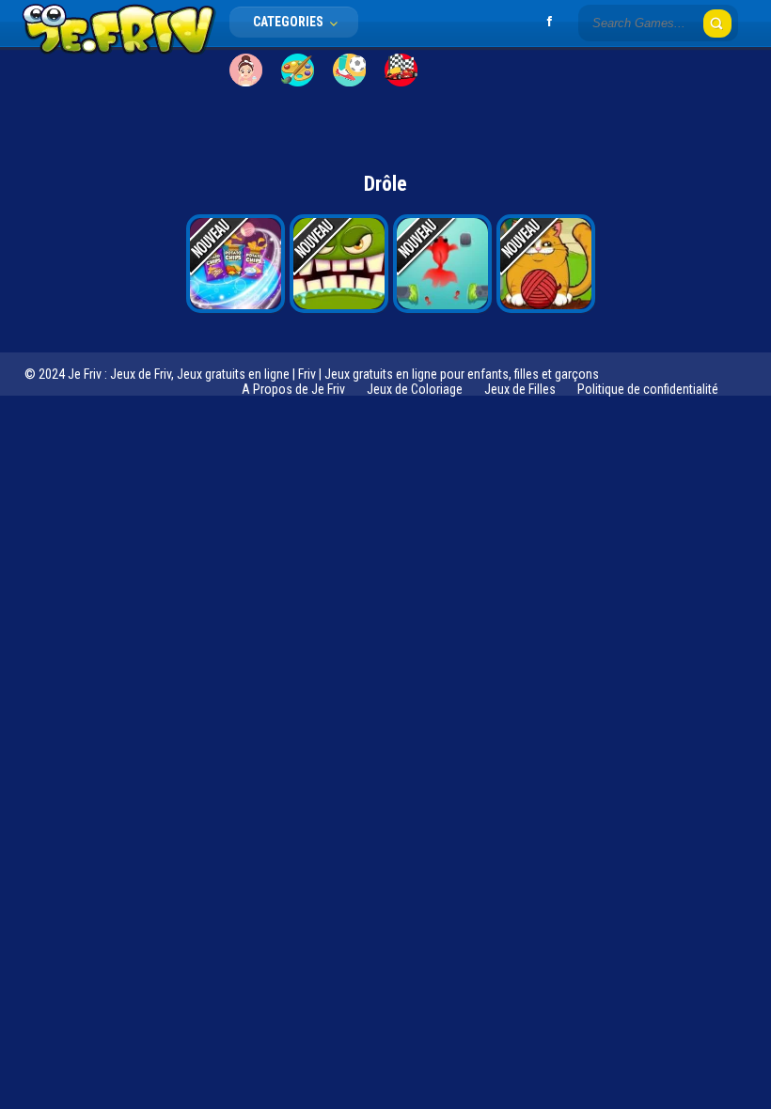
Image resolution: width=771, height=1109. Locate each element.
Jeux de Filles (520, 389)
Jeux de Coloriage (415, 389)
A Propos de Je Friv (293, 389)
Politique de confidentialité (647, 389)
